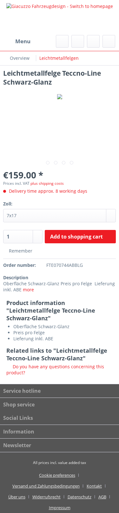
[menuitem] (17, 41)
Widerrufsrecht (46, 497)
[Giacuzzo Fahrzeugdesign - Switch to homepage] (59, 17)
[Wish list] (77, 41)
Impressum (59, 507)
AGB (102, 497)
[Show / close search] (62, 41)
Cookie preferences (57, 475)
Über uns (16, 497)
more (28, 290)
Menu (22, 41)
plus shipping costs (47, 183)
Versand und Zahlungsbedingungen (46, 486)
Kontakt (94, 486)
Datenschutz (79, 497)
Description (15, 277)
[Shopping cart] (108, 41)
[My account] (93, 41)
